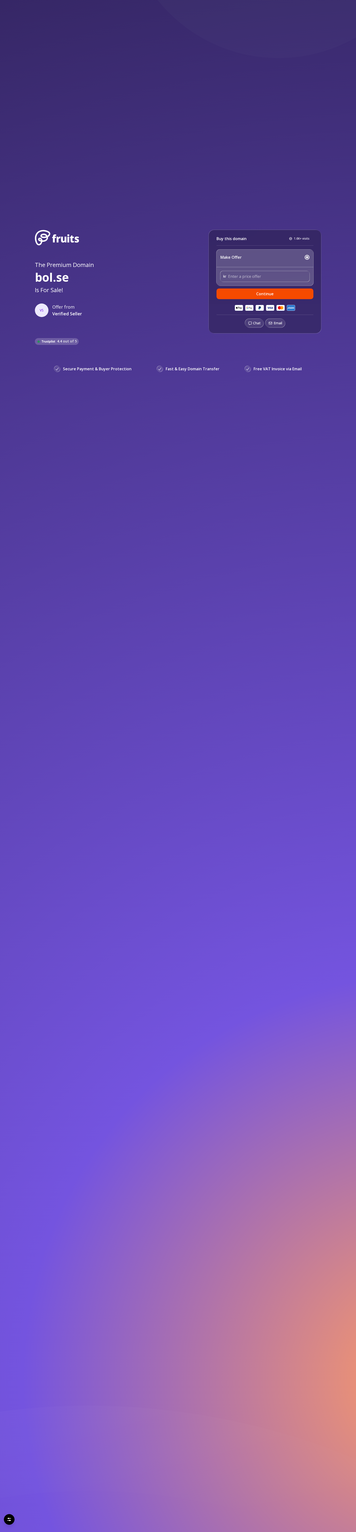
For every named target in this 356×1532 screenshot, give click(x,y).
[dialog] (59, 1502)
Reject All (21, 1517)
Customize (95, 1517)
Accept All (47, 1517)
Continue (265, 293)
